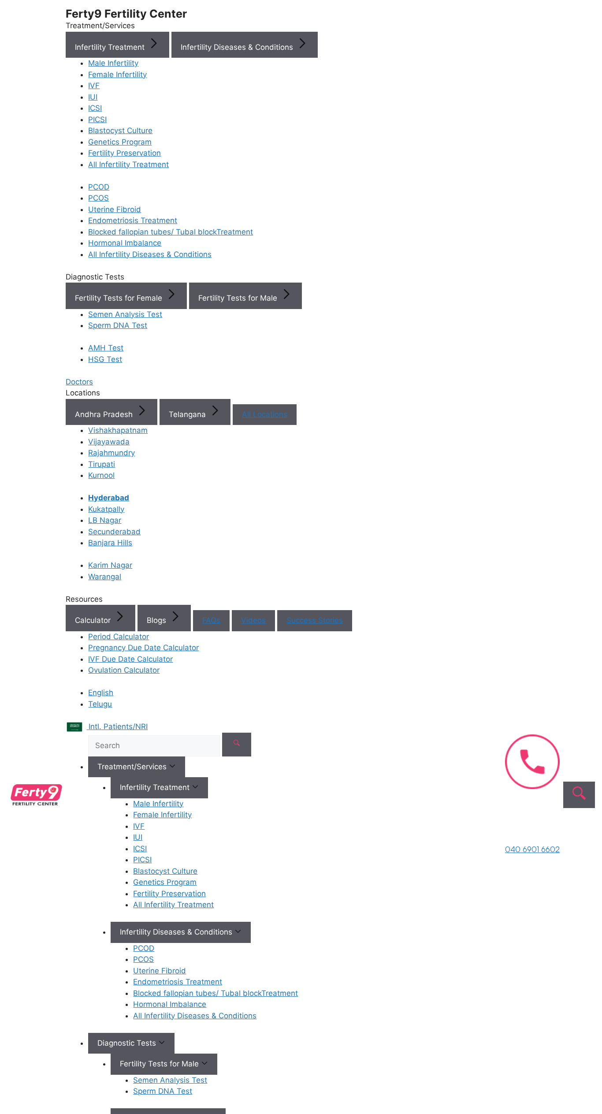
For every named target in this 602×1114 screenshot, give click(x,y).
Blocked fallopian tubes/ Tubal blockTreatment (170, 231)
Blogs (157, 620)
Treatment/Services (133, 766)
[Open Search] (579, 795)
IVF (94, 85)
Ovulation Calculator (124, 670)
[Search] (236, 744)
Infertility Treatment (111, 47)
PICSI (97, 119)
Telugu (100, 704)
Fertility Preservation (124, 153)
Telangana (188, 414)
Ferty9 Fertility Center (126, 13)
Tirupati (101, 464)
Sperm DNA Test (117, 325)
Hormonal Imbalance (124, 242)
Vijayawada (109, 441)
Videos (253, 620)
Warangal (104, 576)
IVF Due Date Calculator (130, 659)
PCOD (98, 187)
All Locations (264, 414)
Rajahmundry (111, 452)
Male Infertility (113, 63)
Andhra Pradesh (105, 414)
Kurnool (101, 475)
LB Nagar (104, 520)
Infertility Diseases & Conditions (238, 47)
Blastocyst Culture (120, 130)
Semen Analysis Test (125, 314)
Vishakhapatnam (118, 430)
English (100, 692)
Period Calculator (118, 636)
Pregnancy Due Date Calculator (143, 647)
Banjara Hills (110, 542)
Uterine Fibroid (114, 209)
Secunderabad (114, 531)
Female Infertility (117, 74)
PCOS (98, 198)
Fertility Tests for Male (238, 298)
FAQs (211, 620)
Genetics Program (120, 142)
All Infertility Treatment (128, 164)
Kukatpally (106, 509)
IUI (92, 97)
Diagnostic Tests (127, 1043)
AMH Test (105, 347)
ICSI (95, 108)
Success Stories (314, 620)
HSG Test (105, 359)
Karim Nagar (110, 565)
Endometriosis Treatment (132, 220)
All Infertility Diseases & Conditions (150, 254)
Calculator (94, 620)
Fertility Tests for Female (119, 298)
